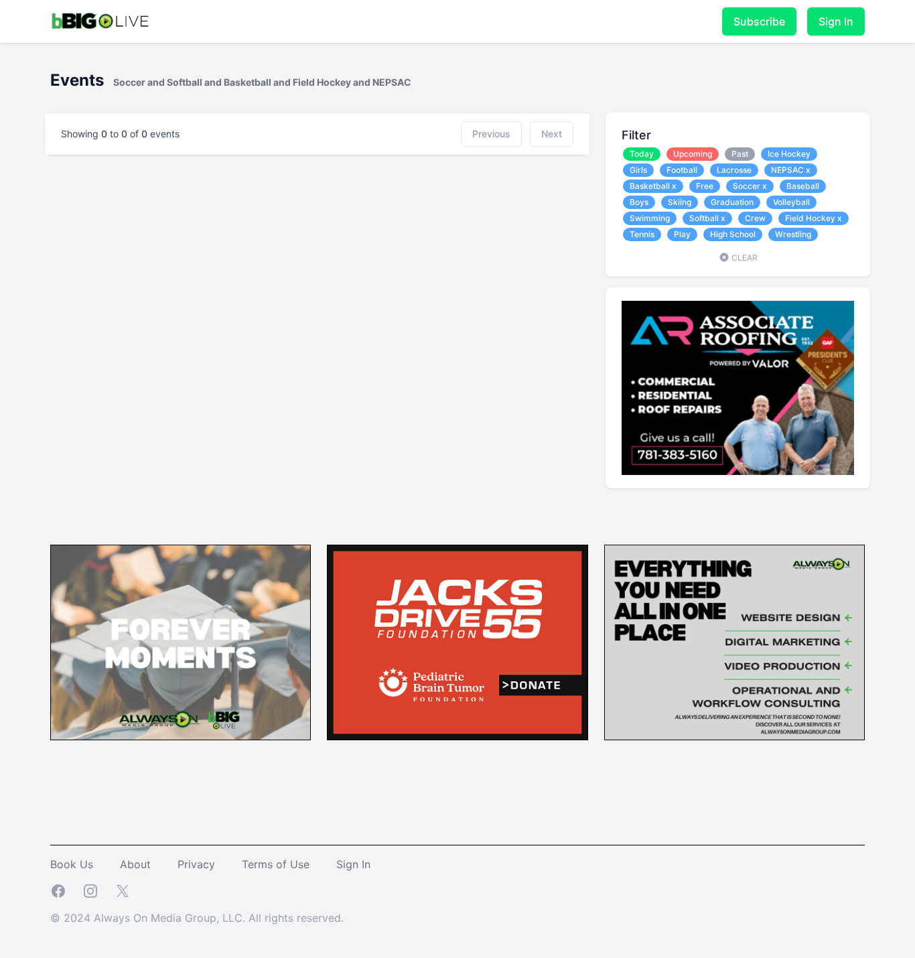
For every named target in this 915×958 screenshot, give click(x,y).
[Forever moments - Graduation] (180, 643)
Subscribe (759, 21)
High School (733, 234)
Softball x (707, 218)
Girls (638, 170)
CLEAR (743, 258)
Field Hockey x (813, 218)
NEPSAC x (791, 170)
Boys (639, 202)
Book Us (71, 864)
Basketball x (653, 186)
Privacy (196, 864)
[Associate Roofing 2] (738, 388)
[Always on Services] (734, 643)
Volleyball (791, 202)
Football (681, 170)
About (135, 864)
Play (682, 234)
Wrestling (793, 234)
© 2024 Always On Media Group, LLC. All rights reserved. (197, 918)
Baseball (802, 186)
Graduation (732, 202)
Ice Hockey (789, 154)
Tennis (642, 234)
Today (642, 154)
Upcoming (692, 154)
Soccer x (750, 186)
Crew (755, 218)
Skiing (679, 202)
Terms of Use (275, 864)
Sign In (836, 21)
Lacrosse (734, 170)
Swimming (650, 218)
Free (704, 186)
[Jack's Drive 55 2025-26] (457, 643)
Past (739, 154)
